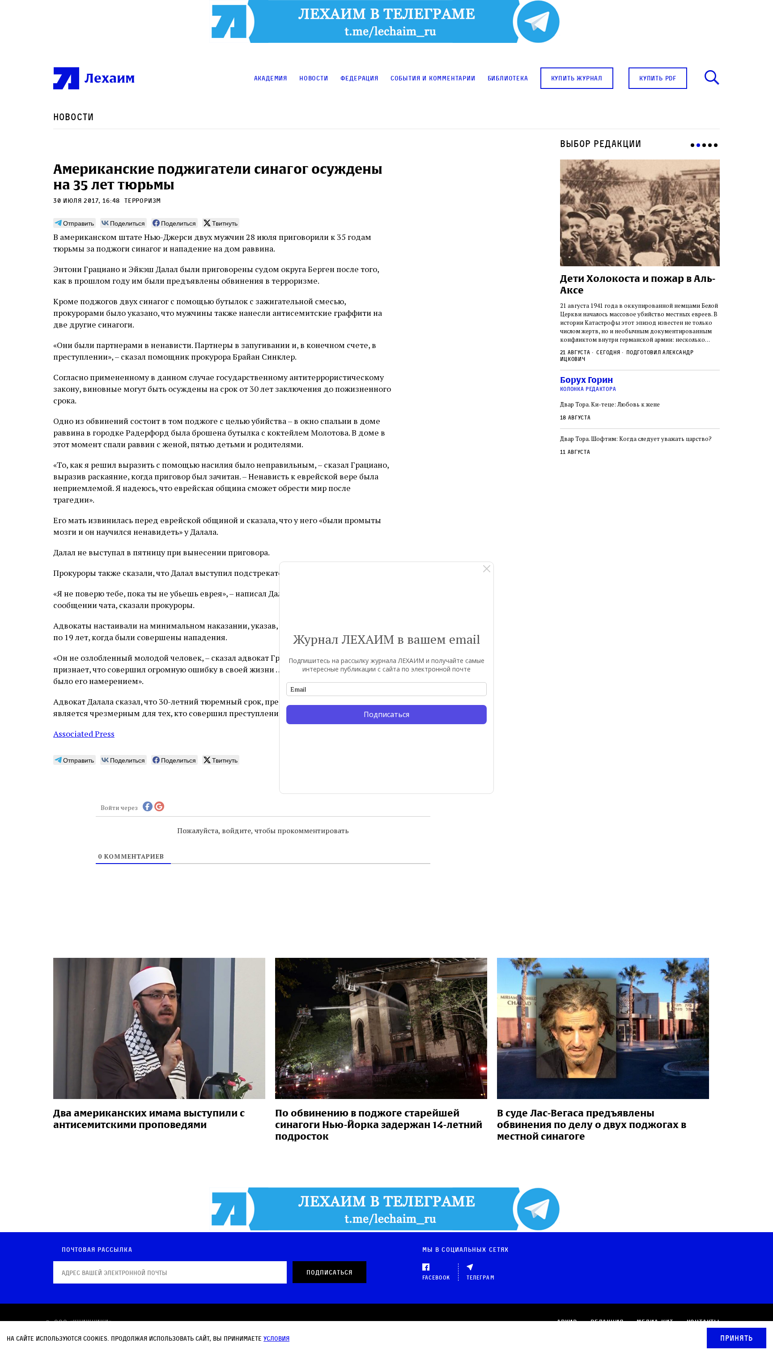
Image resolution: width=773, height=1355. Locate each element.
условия (276, 1338)
